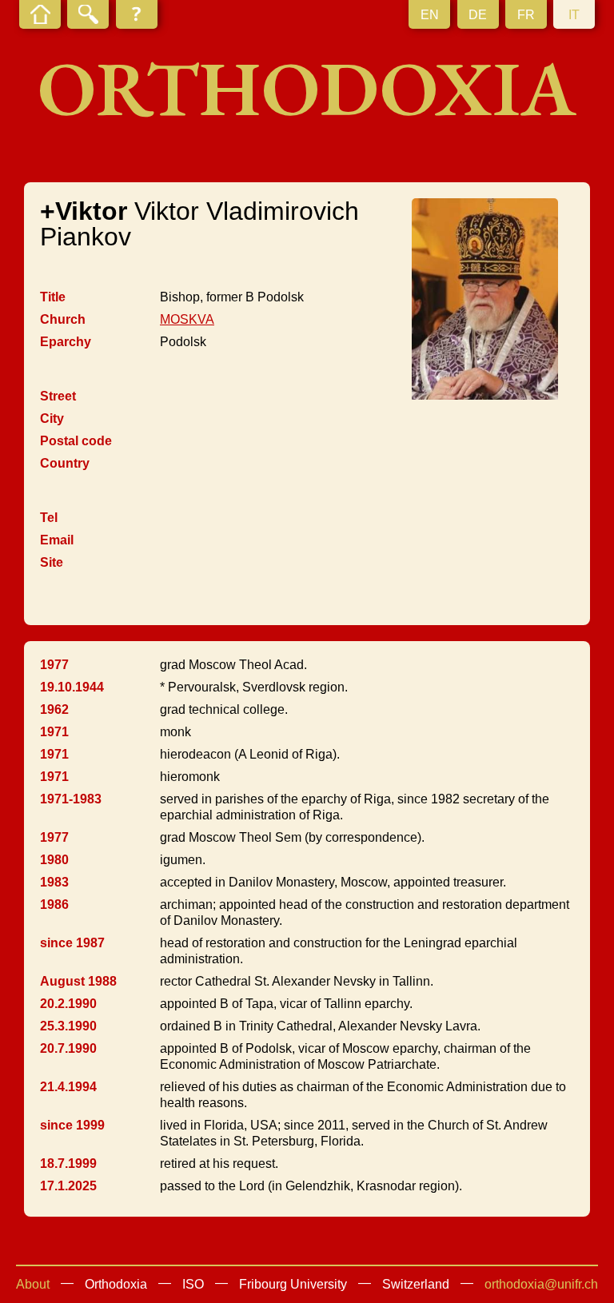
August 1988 (78, 981)
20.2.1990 (68, 1003)
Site (51, 562)
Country (65, 463)
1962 (54, 709)
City (52, 418)
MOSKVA (187, 319)
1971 (54, 732)
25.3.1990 (68, 1026)
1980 (54, 860)
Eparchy (65, 342)
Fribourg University (293, 1284)
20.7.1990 (68, 1048)
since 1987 (72, 943)
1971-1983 (71, 799)
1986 (54, 904)
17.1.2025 (68, 1186)
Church (63, 319)
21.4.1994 (68, 1087)
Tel (49, 517)
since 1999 (72, 1125)
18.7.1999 (68, 1163)
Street (58, 396)
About (33, 1284)
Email (57, 540)
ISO (193, 1284)
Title (53, 297)
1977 (54, 664)
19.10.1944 (72, 687)
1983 (54, 882)
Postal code (76, 441)
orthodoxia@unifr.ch (541, 1284)
